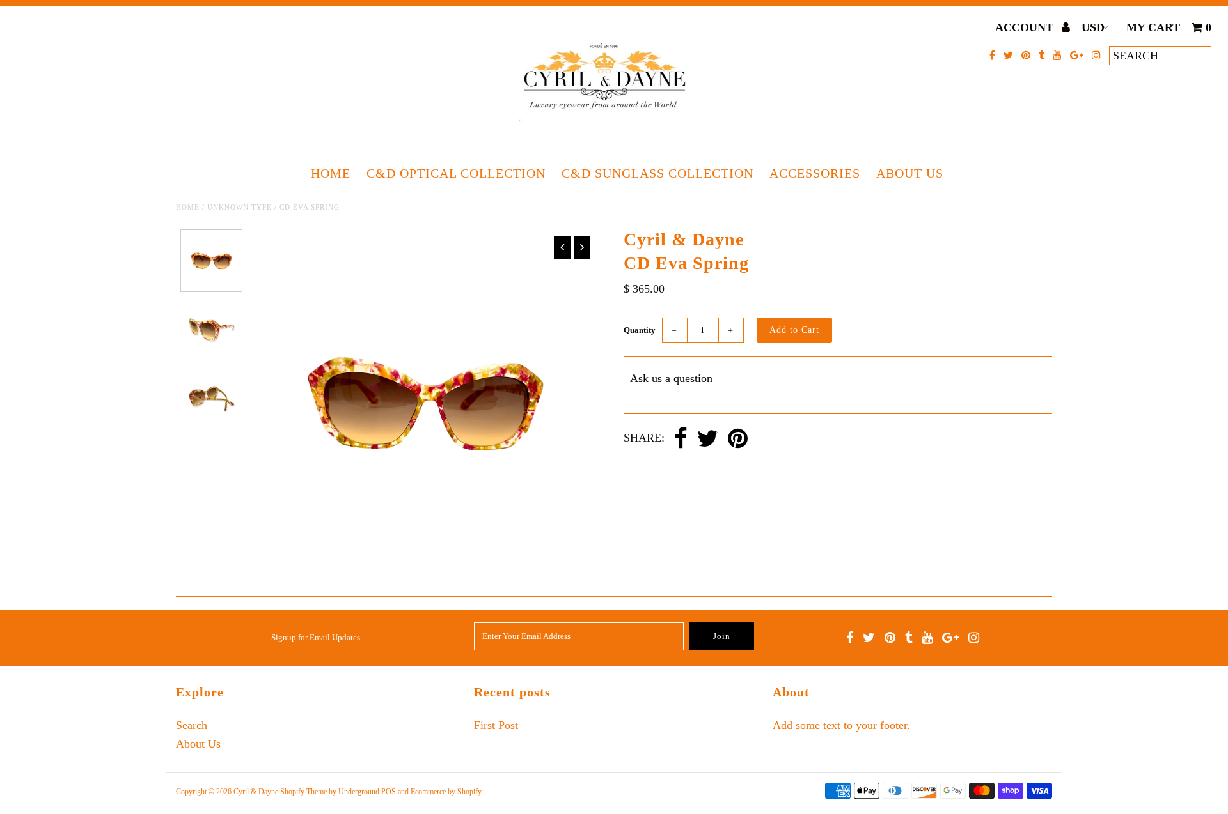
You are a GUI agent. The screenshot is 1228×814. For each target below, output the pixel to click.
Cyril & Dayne (255, 791)
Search (191, 725)
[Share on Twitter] (707, 439)
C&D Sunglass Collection (657, 173)
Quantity (640, 330)
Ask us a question (671, 378)
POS (388, 791)
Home (330, 173)
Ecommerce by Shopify (446, 791)
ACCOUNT (1026, 27)
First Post (496, 725)
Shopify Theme (303, 791)
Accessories (814, 173)
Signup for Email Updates (315, 637)
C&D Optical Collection (456, 173)
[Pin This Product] (738, 439)
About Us (909, 173)
